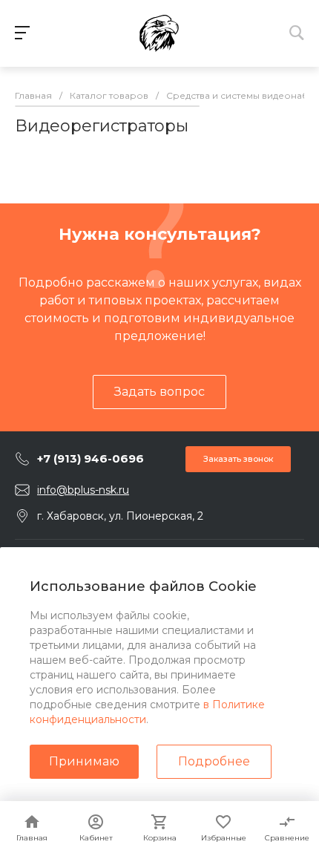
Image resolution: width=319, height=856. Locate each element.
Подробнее (214, 761)
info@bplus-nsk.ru (83, 490)
